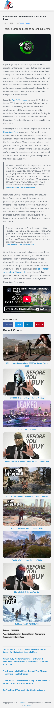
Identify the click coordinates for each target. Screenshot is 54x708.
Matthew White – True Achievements (20, 187)
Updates (15, 630)
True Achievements (20, 100)
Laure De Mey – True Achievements (20, 245)
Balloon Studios (14, 634)
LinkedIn (29, 324)
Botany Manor (28, 634)
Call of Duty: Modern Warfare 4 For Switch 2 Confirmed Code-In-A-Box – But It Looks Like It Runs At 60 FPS (26, 662)
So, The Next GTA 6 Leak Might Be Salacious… (24, 690)
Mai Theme (28, 705)
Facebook (8, 324)
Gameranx (22, 702)
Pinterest (39, 324)
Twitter (18, 324)
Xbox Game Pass (10, 132)
